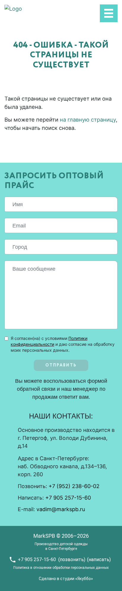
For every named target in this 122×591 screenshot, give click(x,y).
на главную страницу (88, 119)
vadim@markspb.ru (60, 509)
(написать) (99, 559)
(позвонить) (71, 559)
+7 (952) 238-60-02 (74, 486)
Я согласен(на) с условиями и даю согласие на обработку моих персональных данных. (63, 344)
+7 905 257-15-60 (68, 498)
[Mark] (13, 8)
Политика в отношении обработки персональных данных (61, 568)
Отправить (61, 365)
